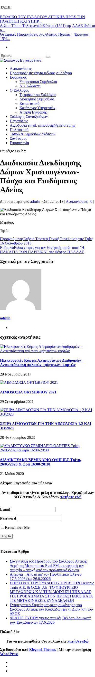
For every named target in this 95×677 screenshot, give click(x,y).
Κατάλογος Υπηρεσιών (37, 108)
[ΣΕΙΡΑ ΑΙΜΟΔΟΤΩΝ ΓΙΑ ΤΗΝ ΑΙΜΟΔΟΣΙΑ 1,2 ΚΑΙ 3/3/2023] (47, 414)
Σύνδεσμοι (18, 138)
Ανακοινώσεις (21, 68)
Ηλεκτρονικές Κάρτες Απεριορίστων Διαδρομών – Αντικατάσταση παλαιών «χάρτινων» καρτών (42, 362)
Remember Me (17, 527)
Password (8, 518)
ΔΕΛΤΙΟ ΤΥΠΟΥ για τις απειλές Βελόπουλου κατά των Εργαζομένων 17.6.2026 (50, 620)
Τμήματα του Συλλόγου (37, 95)
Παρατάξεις (19, 121)
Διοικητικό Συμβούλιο (36, 99)
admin (35, 201)
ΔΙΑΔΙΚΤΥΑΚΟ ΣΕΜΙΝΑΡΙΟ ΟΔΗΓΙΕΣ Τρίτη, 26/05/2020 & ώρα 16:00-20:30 (40, 462)
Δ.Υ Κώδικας (29, 86)
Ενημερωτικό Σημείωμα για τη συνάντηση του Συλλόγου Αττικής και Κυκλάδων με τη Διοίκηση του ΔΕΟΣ (51, 609)
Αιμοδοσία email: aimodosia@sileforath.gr (43, 125)
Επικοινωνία (19, 143)
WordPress (9, 654)
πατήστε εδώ (71, 497)
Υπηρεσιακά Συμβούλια (38, 82)
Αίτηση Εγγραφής (33, 112)
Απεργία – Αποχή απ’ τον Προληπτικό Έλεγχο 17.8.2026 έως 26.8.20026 (46, 576)
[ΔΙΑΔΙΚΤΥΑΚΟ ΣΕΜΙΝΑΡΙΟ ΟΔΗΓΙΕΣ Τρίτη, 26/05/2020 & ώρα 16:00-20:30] (47, 450)
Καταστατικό (29, 103)
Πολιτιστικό (19, 130)
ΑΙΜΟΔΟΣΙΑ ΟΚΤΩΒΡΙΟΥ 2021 (28, 392)
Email (5, 509)
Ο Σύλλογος (19, 90)
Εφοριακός (18, 77)
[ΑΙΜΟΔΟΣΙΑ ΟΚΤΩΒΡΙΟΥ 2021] (29, 382)
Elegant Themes (42, 649)
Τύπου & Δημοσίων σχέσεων (32, 134)
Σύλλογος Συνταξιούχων (29, 116)
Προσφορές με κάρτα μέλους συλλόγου (41, 73)
